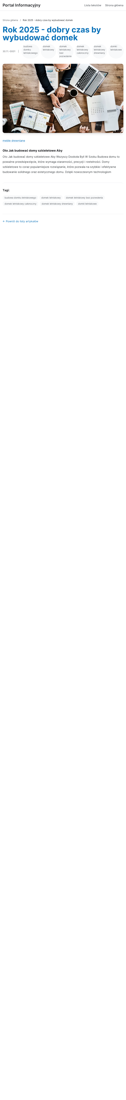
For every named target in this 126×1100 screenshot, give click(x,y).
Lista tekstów (92, 5)
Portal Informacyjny (22, 5)
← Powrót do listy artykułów (20, 221)
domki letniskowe (116, 48)
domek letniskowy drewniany (99, 49)
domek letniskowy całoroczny (83, 49)
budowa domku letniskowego (30, 49)
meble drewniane (14, 140)
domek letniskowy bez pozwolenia (65, 51)
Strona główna (114, 5)
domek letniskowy (48, 48)
